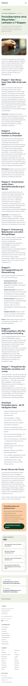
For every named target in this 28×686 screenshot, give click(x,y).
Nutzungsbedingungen (7, 677)
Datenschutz (5, 680)
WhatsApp (6, 620)
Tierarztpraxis (5, 641)
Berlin (3, 650)
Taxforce (5, 3)
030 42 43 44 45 (7, 618)
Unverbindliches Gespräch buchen (12, 526)
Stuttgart (17, 654)
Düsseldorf (4, 656)
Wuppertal (4, 667)
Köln (16, 652)
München (4, 652)
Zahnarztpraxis (5, 633)
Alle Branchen (5, 627)
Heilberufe (4, 629)
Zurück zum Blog (7, 9)
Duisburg (4, 665)
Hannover (4, 663)
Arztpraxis (4, 631)
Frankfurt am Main (6, 654)
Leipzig (16, 656)
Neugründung (5, 643)
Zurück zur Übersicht (6, 598)
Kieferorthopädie (6, 635)
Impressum (4, 675)
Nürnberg (17, 663)
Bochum (17, 665)
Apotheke (4, 639)
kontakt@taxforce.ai (8, 616)
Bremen (3, 660)
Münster (17, 669)
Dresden (17, 660)
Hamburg (17, 650)
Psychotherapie (5, 637)
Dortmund (4, 658)
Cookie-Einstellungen (7, 682)
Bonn (3, 669)
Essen (16, 658)
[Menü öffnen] (25, 2)
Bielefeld (17, 667)
